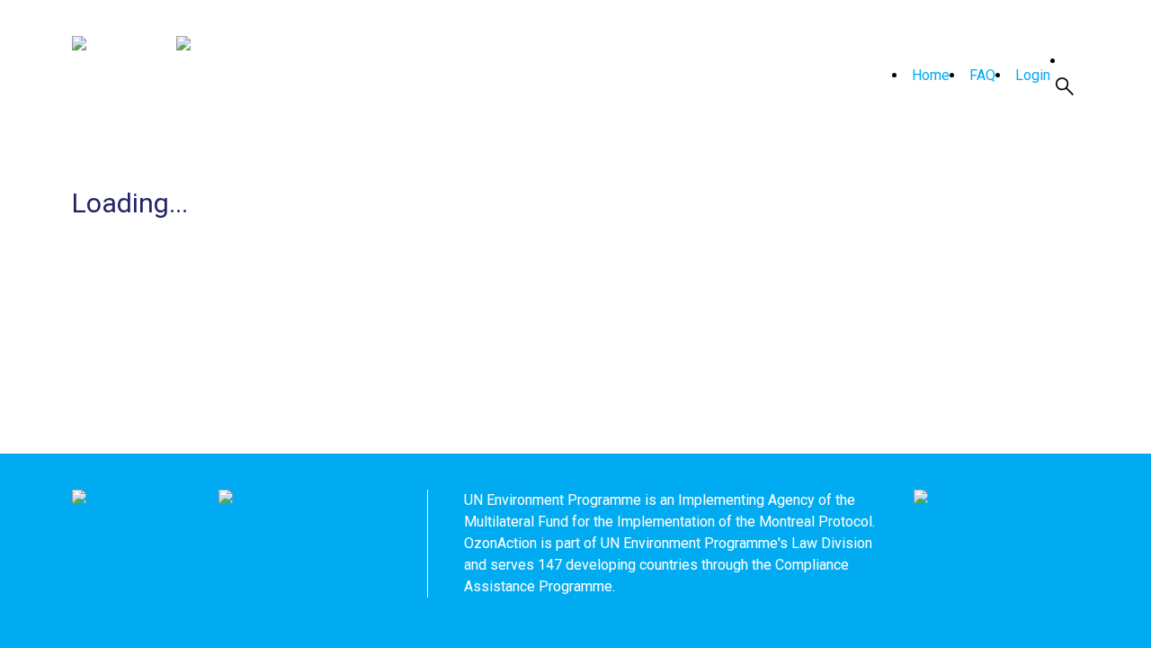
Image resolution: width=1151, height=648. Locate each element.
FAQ (982, 75)
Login (1032, 75)
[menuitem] (921, 75)
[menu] (967, 75)
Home (931, 75)
